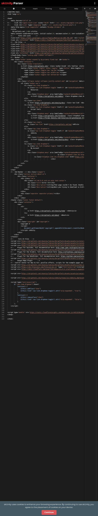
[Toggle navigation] (95, 3)
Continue (49, 512)
